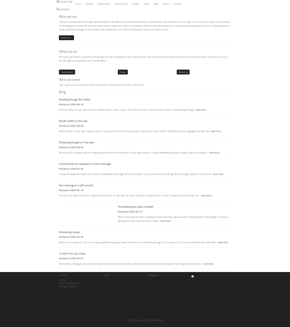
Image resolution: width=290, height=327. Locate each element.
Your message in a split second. (76, 185)
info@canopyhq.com (69, 293)
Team (146, 4)
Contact (178, 4)
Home (78, 4)
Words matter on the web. (73, 121)
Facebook (110, 280)
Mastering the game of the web (76, 142)
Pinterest (111, 295)
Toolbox (89, 4)
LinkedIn (109, 299)
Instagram (110, 283)
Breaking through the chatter (75, 99)
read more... (201, 109)
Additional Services (156, 299)
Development (121, 4)
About (166, 4)
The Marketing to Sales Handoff (135, 207)
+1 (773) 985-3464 (69, 290)
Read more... (66, 37)
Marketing (103, 4)
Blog (156, 4)
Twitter (109, 287)
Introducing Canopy (69, 232)
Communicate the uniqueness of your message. (85, 164)
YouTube (110, 291)
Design (135, 4)
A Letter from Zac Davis (72, 253)
